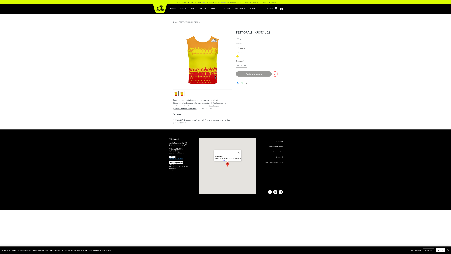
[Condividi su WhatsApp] (242, 83)
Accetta (440, 250)
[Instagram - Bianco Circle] (275, 192)
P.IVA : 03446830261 (176, 149)
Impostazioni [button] (416, 250)
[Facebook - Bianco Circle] (270, 192)
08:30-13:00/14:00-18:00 (178, 166)
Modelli (239, 43)
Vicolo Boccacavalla (176, 143)
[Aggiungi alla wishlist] (275, 74)
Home (176, 22)
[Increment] (245, 65)
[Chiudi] (448, 250)
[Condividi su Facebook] (237, 83)
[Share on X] (246, 83)
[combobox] (257, 48)
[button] (183, 7)
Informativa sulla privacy (102, 250)
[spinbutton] (241, 65)
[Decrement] (237, 65)
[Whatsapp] (281, 192)
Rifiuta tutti (428, 250)
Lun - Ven (172, 164)
